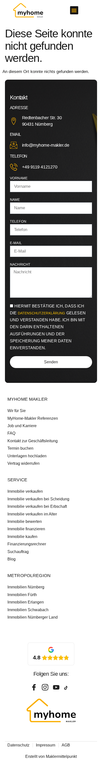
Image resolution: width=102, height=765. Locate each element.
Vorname (18, 178)
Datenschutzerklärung (42, 313)
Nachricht (20, 264)
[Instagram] (45, 687)
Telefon (18, 221)
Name (15, 200)
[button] (74, 10)
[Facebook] (34, 687)
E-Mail (16, 243)
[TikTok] (68, 687)
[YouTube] (56, 687)
